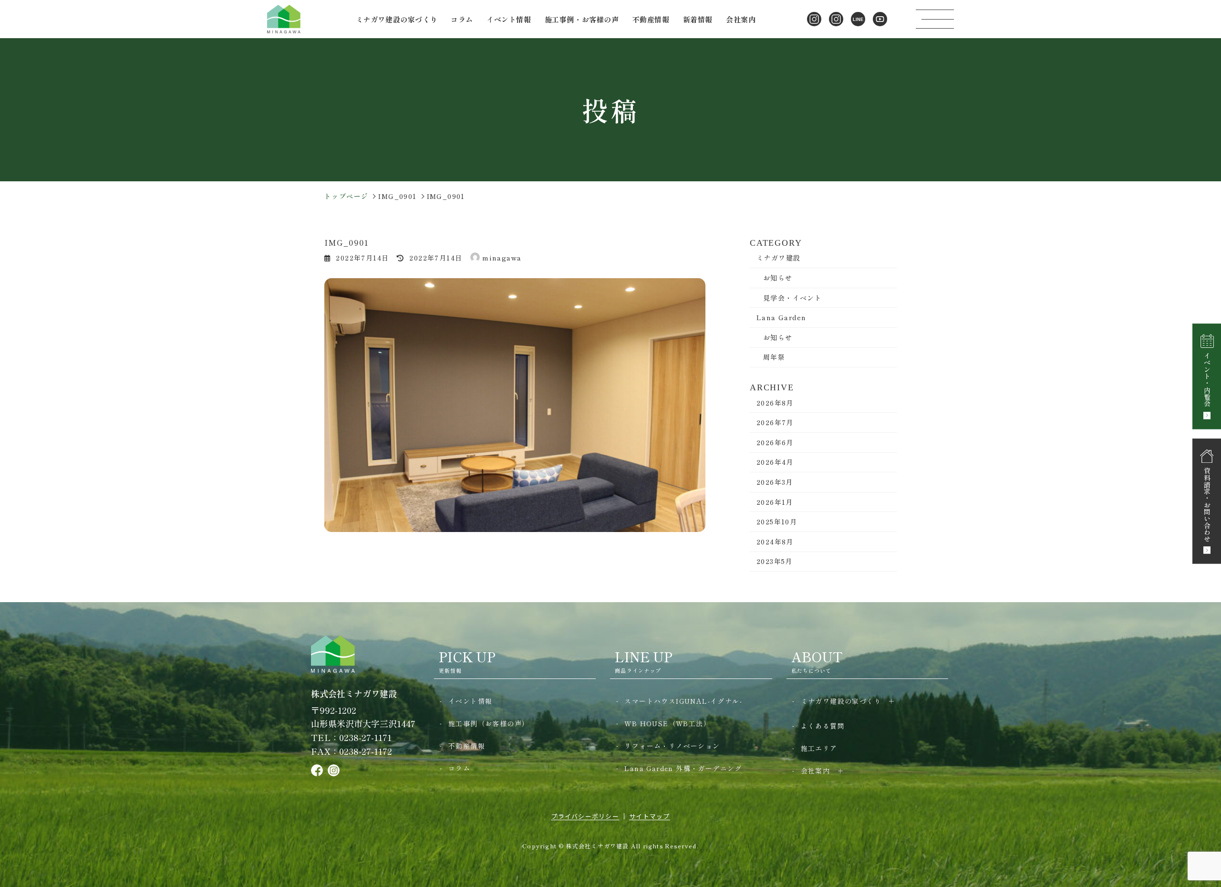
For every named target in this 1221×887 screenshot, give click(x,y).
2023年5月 (774, 561)
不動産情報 (651, 19)
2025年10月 (776, 521)
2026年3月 (774, 482)
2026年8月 (775, 402)
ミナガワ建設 (778, 257)
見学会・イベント (792, 298)
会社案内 (815, 770)
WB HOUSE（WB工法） (667, 723)
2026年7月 (775, 422)
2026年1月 (774, 502)
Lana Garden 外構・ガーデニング (683, 768)
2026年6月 (775, 442)
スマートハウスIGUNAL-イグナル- (683, 701)
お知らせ (778, 277)
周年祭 (774, 357)
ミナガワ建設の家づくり (841, 701)
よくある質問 (823, 725)
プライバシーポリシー (585, 816)
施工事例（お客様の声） (488, 723)
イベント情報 (508, 19)
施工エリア (819, 748)
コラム (462, 19)
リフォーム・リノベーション (672, 746)
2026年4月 (775, 462)
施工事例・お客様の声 (582, 19)
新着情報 (698, 19)
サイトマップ (649, 816)
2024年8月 (775, 541)
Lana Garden (781, 317)
